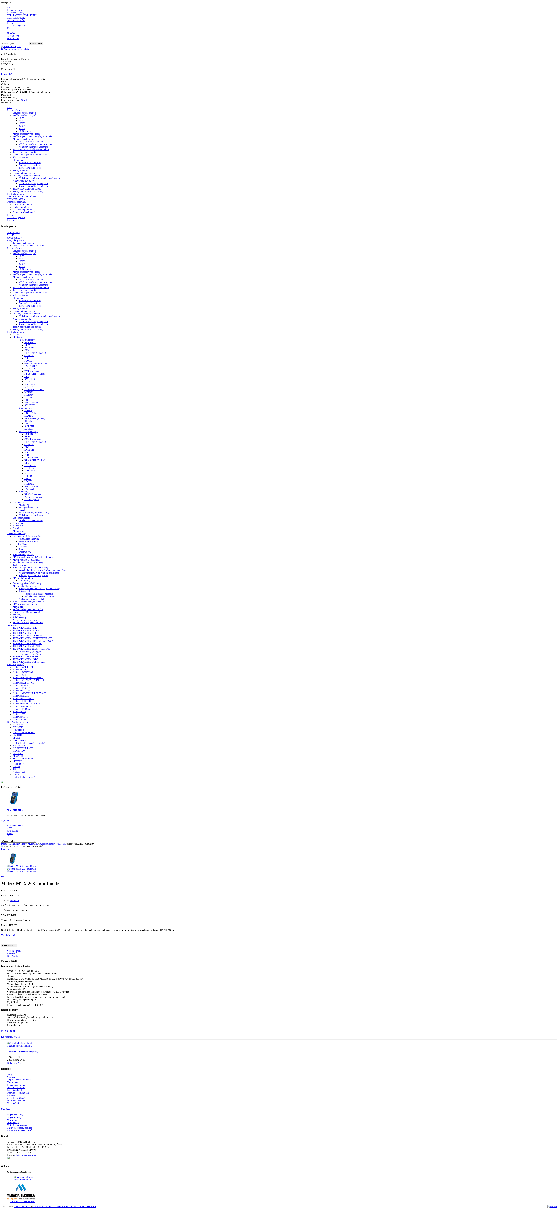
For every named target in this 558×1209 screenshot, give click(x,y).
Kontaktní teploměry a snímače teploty (30, 567)
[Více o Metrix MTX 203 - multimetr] (14, 804)
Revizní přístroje (14, 10)
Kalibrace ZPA (20, 719)
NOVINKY (12, 235)
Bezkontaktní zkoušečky (30, 162)
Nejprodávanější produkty (19, 1079)
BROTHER (18, 730)
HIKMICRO (19, 745)
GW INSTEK (30, 366)
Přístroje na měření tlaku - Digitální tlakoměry (39, 588)
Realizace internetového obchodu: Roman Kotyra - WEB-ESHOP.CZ (64, 1206)
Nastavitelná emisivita (29, 539)
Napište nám (12, 1082)
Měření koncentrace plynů (25, 604)
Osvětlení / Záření (21, 544)
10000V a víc (25, 131)
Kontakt (10, 28)
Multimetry (18, 337)
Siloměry (17, 614)
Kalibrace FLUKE (21, 688)
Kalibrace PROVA (21, 709)
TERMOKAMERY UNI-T (25, 659)
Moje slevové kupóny (17, 1125)
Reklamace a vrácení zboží (19, 1130)
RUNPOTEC (19, 764)
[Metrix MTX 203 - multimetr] (13, 863)
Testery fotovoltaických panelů (27, 188)
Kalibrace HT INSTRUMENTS (28, 677)
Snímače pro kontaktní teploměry (34, 575)
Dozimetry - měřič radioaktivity (27, 612)
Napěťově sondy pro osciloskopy (34, 512)
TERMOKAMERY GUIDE (26, 633)
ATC (9, 836)
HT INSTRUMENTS (23, 748)
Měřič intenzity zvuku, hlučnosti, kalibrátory (33, 557)
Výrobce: (5, 900)
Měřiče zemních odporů (24, 139)
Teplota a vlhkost (20, 565)
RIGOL (28, 421)
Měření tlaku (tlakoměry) (24, 586)
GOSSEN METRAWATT (36, 363)
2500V (22, 126)
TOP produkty (13, 232)
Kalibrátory (18, 525)
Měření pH (18, 607)
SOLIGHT (29, 405)
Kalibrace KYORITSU (23, 698)
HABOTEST (30, 368)
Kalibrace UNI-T (21, 717)
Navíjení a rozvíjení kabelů (25, 620)
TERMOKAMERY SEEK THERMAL (31, 648)
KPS (26, 376)
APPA (27, 345)
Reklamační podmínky (23, 209)
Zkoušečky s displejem (29, 165)
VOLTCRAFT (31, 402)
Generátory (18, 523)
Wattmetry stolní (31, 499)
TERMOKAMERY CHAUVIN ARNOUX (33, 641)
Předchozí (5, 849)
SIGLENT (29, 426)
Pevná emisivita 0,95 (28, 541)
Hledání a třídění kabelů (24, 173)
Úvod (9, 7)
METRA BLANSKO (34, 389)
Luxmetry (23, 546)
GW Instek (29, 489)
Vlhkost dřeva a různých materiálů (28, 601)
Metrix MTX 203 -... (15, 810)
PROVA (28, 481)
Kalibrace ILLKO (21, 696)
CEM (26, 350)
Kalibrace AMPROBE (23, 667)
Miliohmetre (18, 531)
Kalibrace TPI (19, 711)
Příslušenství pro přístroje (18, 722)
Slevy (9, 1074)
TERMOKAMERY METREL (27, 646)
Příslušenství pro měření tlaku (32, 599)
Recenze (11, 23)
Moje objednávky (15, 1114)
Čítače (16, 334)
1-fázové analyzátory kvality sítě (33, 183)
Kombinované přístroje (23, 554)
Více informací (8, 935)
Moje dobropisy (14, 1117)
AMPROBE (30, 342)
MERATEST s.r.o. (22, 1206)
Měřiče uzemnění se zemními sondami (36, 144)
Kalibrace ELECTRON (24, 683)
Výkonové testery (21, 157)
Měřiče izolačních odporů (24, 115)
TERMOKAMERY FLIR (25, 628)
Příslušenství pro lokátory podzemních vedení (39, 178)
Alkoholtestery (19, 617)
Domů (4, 844)
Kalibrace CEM (20, 675)
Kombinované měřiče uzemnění (33, 147)
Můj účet (5, 1109)
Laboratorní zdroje (21, 518)
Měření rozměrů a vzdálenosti (26, 559)
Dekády (16, 528)
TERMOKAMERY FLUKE (26, 630)
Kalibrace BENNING (23, 672)
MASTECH (30, 384)
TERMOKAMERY (16, 18)
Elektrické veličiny (15, 12)
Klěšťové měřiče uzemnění (31, 141)
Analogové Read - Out (29, 507)
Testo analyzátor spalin (23, 243)
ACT (9, 828)
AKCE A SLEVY (15, 237)
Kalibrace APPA (20, 669)
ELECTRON (19, 735)
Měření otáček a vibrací (23, 578)
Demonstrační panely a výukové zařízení (31, 154)
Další (3, 876)
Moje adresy (12, 1120)
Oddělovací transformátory (31, 520)
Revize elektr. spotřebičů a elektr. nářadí (31, 149)
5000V (22, 128)
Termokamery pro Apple (30, 651)
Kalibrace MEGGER (22, 701)
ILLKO (16, 766)
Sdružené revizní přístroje (24, 113)
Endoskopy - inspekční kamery (27, 583)
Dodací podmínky (21, 207)
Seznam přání (13, 38)
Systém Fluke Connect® (24, 777)
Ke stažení (12, 953)
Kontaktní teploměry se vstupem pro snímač (39, 573)
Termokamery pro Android (31, 654)
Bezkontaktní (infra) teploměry (27, 536)
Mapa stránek (13, 1103)
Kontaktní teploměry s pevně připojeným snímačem (42, 570)
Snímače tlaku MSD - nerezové (38, 594)
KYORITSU (30, 379)
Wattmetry (23, 491)
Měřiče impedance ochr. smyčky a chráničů (32, 136)
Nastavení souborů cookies (19, 1128)
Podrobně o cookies (16, 1100)
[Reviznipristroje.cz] (11, 46)
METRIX (28, 395)
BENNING (29, 347)
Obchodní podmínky (16, 20)
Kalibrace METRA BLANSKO (27, 703)
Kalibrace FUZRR (21, 690)
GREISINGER (20, 740)
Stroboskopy (24, 580)
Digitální (23, 510)
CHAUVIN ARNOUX (35, 353)
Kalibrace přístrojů (15, 664)
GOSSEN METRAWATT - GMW (29, 743)
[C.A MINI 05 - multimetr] (19, 1043)
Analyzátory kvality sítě (24, 181)
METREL (29, 392)
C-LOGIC (29, 355)
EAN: (4, 895)
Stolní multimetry (26, 408)
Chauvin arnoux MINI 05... (19, 1046)
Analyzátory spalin (15, 240)
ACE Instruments (15, 825)
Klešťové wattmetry (33, 494)
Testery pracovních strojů (24, 152)
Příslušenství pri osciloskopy (32, 515)
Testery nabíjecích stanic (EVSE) (28, 191)
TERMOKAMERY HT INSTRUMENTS (32, 638)
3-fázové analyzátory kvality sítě (33, 186)
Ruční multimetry (27, 340)
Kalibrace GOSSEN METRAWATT (29, 693)
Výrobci (5, 820)
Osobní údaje (13, 1122)
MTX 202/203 (8, 1031)
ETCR (27, 447)
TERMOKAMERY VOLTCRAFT (29, 662)
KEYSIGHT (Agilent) (34, 374)
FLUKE (28, 361)
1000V (22, 123)
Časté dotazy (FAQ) (16, 25)
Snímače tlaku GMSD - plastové (39, 596)
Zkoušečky (18, 160)
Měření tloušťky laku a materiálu (28, 609)
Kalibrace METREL (22, 706)
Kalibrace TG (19, 714)
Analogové (24, 504)
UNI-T (27, 400)
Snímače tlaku (25, 591)
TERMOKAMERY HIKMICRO (28, 635)
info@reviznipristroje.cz (25, 1155)
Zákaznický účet (14, 36)
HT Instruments (31, 371)
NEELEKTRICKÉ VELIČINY (22, 15)
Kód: (3, 890)
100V (21, 118)
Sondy (22, 549)
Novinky (11, 1077)
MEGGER (29, 387)
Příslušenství (12, 956)
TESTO (28, 397)
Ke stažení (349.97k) (10, 1036)
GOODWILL (30, 413)
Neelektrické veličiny (16, 533)
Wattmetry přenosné (33, 497)
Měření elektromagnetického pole (28, 622)
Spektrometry (25, 552)
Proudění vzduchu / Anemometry (28, 562)
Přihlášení (11, 33)
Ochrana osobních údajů (24, 212)
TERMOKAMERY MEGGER (27, 643)
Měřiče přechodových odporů (26, 133)
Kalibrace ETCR (20, 685)
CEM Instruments (32, 439)
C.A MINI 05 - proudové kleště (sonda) (22, 1051)
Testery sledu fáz (20, 170)
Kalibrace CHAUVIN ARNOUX (28, 680)
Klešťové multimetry (28, 431)
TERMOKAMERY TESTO (26, 656)
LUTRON (29, 381)
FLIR (26, 358)
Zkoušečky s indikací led (30, 168)
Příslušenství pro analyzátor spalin (28, 245)
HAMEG (28, 415)
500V (21, 120)
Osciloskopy (18, 502)
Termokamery (13, 625)
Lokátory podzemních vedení (26, 175)
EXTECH (29, 450)
